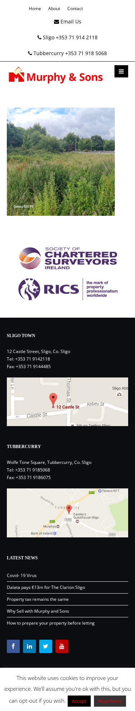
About (54, 8)
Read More (110, 701)
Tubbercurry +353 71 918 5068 (69, 53)
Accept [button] (79, 701)
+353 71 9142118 (32, 359)
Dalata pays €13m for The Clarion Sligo (46, 587)
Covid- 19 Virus (22, 575)
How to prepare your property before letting (51, 623)
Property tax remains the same (38, 599)
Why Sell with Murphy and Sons (38, 611)
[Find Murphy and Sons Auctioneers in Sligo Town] (68, 401)
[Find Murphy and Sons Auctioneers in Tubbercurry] (68, 512)
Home (35, 8)
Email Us (70, 21)
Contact (75, 8)
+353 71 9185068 (32, 470)
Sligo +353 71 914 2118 (69, 37)
